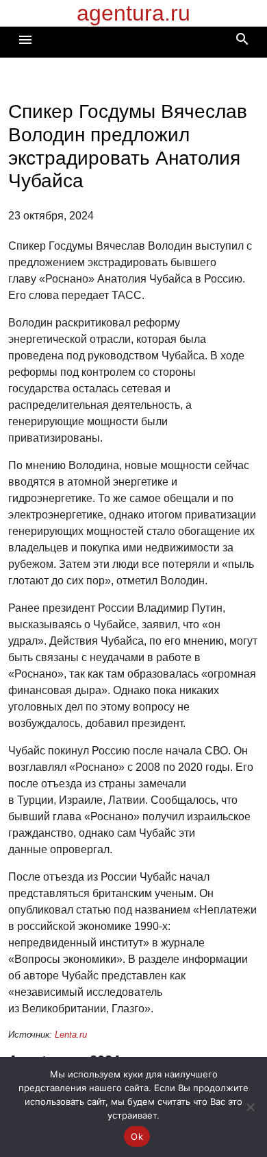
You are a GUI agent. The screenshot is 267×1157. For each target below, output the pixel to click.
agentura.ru (133, 13)
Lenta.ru (71, 1034)
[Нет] (250, 1107)
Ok (137, 1136)
